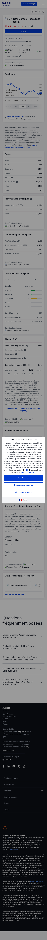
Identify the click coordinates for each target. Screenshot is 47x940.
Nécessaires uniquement (23, 486)
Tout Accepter (23, 479)
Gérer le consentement (23, 493)
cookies (8, 471)
